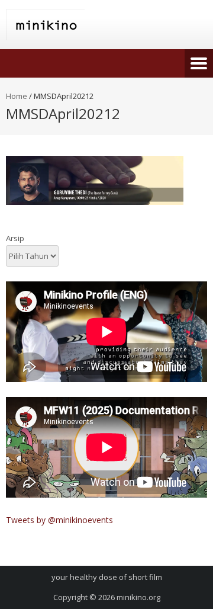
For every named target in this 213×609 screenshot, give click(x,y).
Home (16, 96)
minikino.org (138, 597)
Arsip (15, 238)
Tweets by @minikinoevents (59, 519)
